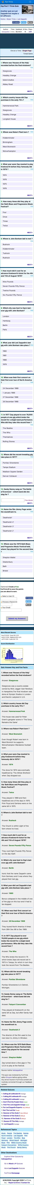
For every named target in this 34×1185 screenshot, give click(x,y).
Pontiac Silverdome (11, 463)
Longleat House (9, 119)
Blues (3, 1143)
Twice (5, 226)
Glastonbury (8, 562)
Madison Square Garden (13, 472)
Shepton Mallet (9, 557)
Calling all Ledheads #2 (11, 1094)
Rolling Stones (9, 441)
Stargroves (7, 71)
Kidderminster (8, 138)
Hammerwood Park (10, 106)
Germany (4, 1140)
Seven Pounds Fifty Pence (14, 286)
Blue (23, 1138)
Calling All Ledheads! (11, 1099)
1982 (5, 351)
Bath (5, 566)
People (9, 1133)
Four (4, 212)
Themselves (8, 437)
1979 (5, 364)
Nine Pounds (8, 282)
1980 (5, 360)
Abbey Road (8, 84)
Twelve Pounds (9, 290)
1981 (4, 355)
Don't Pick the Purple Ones (13, 1102)
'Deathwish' (7, 518)
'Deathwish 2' (8, 531)
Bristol (5, 571)
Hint (31, 67)
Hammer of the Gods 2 (11, 1116)
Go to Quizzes (13, 1163)
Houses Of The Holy (11, 1121)
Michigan (23, 1140)
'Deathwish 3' (8, 526)
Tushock (6, 253)
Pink (8, 1143)
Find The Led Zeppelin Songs (14, 1105)
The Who (6, 432)
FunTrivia (12, 1173)
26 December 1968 (10, 402)
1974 (5, 175)
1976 (5, 188)
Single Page (26, 51)
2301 (30, 31)
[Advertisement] (17, 40)
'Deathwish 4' (8, 522)
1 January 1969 (9, 393)
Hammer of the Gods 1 (11, 1113)
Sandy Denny (22, 1147)
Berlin (5, 325)
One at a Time (16, 51)
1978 (5, 179)
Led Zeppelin (9, 1124)
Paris (5, 330)
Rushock (6, 258)
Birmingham (7, 142)
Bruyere (9, 1077)
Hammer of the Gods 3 (12, 1118)
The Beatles (8, 428)
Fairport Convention (8, 1145)
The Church (11, 1147)
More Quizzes (14, 1168)
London (6, 316)
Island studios (8, 80)
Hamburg (6, 321)
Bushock (6, 244)
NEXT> (30, 91)
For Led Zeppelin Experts (12, 1107)
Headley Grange (9, 75)
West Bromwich (9, 147)
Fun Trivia (8, 2)
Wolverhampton (9, 151)
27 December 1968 (10, 397)
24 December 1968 (10, 388)
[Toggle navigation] (30, 1)
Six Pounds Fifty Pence (12, 295)
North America (6, 1136)
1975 (5, 184)
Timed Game (28, 54)
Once (5, 217)
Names (25, 1133)
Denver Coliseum (10, 476)
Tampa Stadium (9, 467)
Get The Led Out (9, 1110)
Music (3, 1133)
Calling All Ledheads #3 (12, 1096)
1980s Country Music (19, 1143)
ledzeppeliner (6, 31)
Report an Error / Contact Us (19, 1183)
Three (5, 221)
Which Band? (14, 1140)
